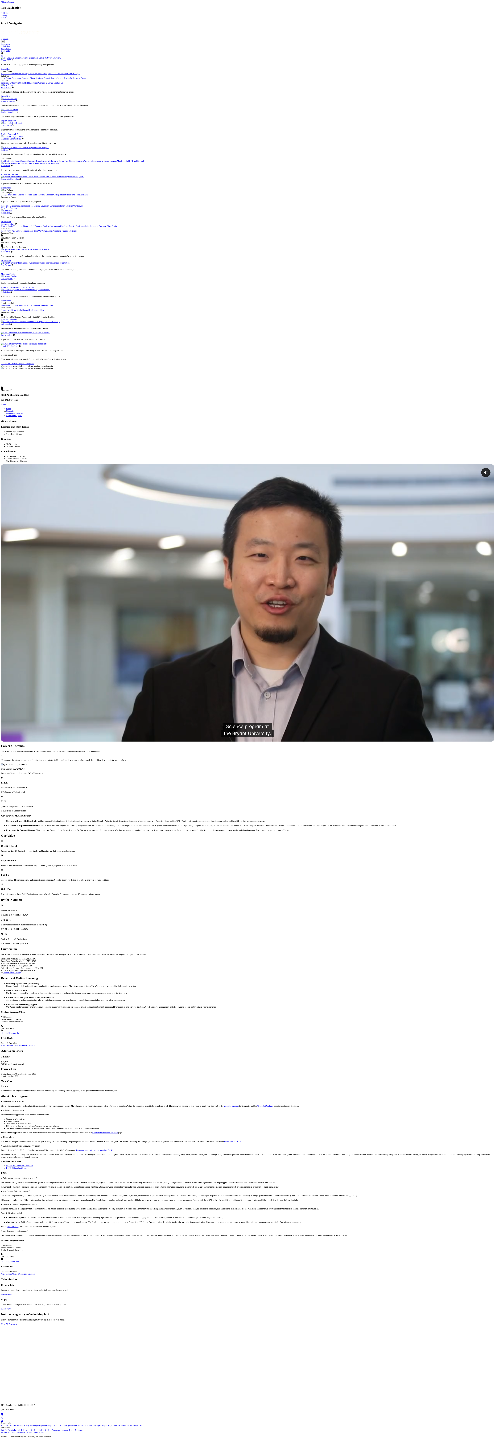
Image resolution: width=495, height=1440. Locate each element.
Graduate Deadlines (265, 1106)
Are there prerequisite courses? (15, 1231)
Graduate (5, 39)
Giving (4, 15)
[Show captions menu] (470, 738)
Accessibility (18, 1432)
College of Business (9, 195)
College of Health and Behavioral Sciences (35, 195)
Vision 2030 (6, 60)
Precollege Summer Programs (64, 231)
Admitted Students (90, 226)
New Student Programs (74, 161)
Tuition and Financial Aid (23, 226)
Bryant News (71, 1425)
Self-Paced (5, 324)
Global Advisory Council (40, 78)
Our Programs (7, 278)
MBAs (15, 287)
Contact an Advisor (9, 364)
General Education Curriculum (46, 206)
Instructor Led (7, 335)
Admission (5, 46)
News (3, 18)
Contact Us (58, 83)
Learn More (6, 188)
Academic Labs (26, 206)
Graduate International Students (105, 1133)
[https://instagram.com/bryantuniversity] (247, 1416)
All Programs (6, 287)
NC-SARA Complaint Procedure (19, 1166)
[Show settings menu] (483, 738)
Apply (3, 404)
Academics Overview (10, 174)
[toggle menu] (3, 41)
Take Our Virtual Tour (43, 231)
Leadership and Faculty (37, 73)
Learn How (5, 69)
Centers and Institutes (20, 78)
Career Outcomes (8, 101)
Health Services (31, 1430)
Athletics (4, 13)
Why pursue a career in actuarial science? (20, 1178)
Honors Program (66, 206)
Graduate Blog (38, 310)
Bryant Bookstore (75, 1430)
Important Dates (46, 305)
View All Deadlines (9, 319)
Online (21, 287)
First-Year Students (42, 226)
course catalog (13, 1226)
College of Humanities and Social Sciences (70, 195)
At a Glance (6, 73)
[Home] (20, 36)
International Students (59, 226)
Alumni (62, 1425)
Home (8, 409)
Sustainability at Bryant (60, 78)
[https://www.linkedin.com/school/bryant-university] (247, 1421)
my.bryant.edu (137, 1425)
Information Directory (20, 1425)
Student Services (44, 1430)
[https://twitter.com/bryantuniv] (247, 1418)
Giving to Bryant (52, 1425)
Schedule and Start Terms (13, 1101)
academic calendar (231, 1106)
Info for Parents (7, 1430)
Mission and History (19, 73)
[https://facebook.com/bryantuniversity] (247, 1414)
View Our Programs (9, 208)
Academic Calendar (27, 1045)
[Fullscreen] (490, 738)
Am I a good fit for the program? (16, 1191)
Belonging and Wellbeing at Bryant (49, 161)
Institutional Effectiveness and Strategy (64, 73)
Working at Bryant (45, 83)
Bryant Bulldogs (93, 1425)
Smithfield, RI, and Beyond (132, 161)
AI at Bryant (6, 78)
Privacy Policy (7, 1432)
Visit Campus (16, 231)
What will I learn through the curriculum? (20, 1204)
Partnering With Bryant (10, 83)
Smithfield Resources (29, 83)
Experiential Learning (10, 179)
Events (128, 1425)
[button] (2, 55)
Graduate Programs (14, 416)
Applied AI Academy (9, 346)
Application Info (7, 224)
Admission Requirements (13, 1110)
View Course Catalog (12, 973)
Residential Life (7, 161)
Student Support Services (24, 161)
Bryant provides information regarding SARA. (95, 1150)
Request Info (6, 51)
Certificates (29, 287)
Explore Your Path (8, 112)
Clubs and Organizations (11, 139)
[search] (247, 53)
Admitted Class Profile (108, 226)
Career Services (118, 1425)
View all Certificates (25, 364)
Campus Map (115, 161)
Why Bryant (6, 48)
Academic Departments (10, 206)
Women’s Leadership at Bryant (96, 161)
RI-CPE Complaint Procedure (18, 1168)
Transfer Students (76, 226)
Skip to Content (7, 2)
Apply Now (6, 231)
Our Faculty (78, 206)
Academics (5, 44)
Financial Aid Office (232, 1141)
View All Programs (9, 1324)
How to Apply (7, 226)
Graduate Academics (14, 413)
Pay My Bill (19, 1430)
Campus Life (6, 125)
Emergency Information (34, 1432)
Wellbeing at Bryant (78, 78)
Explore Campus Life (10, 134)
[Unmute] (476, 738)
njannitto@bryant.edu (10, 1033)
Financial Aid (8, 1137)
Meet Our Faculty (8, 274)
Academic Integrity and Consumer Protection (21, 1146)
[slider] (241, 738)
